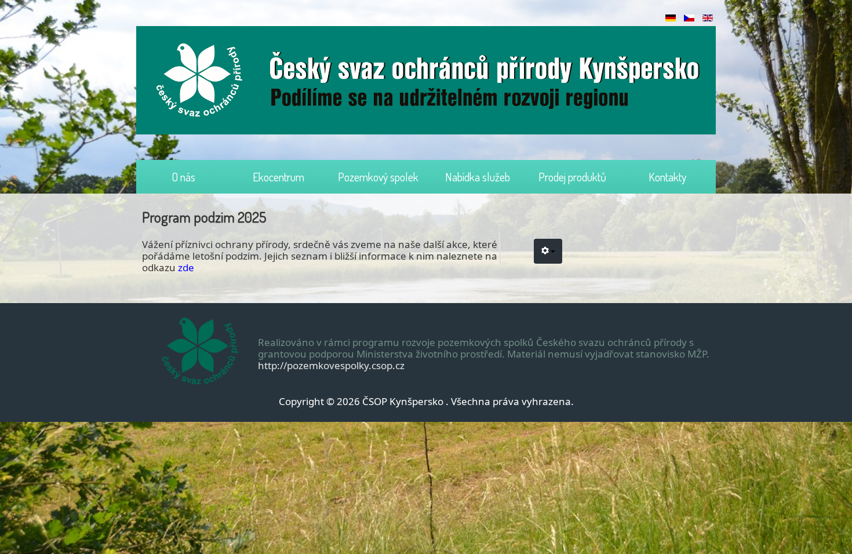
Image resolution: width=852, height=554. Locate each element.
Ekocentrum (278, 176)
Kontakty (667, 176)
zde (186, 267)
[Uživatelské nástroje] (548, 251)
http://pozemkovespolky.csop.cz (331, 365)
